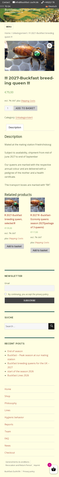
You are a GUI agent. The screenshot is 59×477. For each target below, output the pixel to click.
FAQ (7, 438)
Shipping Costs (28, 100)
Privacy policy (29, 471)
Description (15, 127)
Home (7, 33)
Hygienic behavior (14, 417)
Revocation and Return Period (19, 465)
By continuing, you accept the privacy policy (27, 294)
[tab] (14, 127)
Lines (7, 410)
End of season (15, 351)
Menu (9, 26)
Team (8, 431)
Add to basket (25, 108)
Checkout (10, 452)
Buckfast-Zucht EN (12, 471)
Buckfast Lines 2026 (18, 375)
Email (7, 283)
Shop (7, 396)
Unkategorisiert (19, 33)
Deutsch (52, 6)
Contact (6, 2)
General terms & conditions (17, 462)
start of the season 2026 (20, 371)
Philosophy (11, 403)
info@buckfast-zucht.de (27, 2)
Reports (9, 424)
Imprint (37, 465)
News (8, 445)
